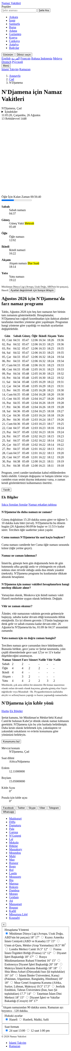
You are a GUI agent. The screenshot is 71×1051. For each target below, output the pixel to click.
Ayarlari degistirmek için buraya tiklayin (32, 290)
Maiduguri (15, 818)
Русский (17, 62)
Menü (6, 65)
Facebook (8, 807)
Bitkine (13, 846)
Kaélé (12, 911)
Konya (13, 37)
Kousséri (14, 917)
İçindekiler (11, 111)
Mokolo (14, 842)
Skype (32, 807)
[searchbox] (19, 10)
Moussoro (15, 876)
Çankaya (14, 41)
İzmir (12, 20)
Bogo (12, 866)
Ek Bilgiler (16, 711)
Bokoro (13, 887)
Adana (13, 30)
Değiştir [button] (57, 598)
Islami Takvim (10, 69)
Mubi (12, 856)
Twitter (21, 807)
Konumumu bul (11, 741)
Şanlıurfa (14, 23)
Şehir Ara (44, 10)
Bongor (13, 863)
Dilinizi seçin (24, 54)
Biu (11, 880)
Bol (11, 869)
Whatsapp (8, 811)
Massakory (15, 849)
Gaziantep (15, 34)
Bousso (13, 907)
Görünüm (8, 54)
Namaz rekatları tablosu (42, 504)
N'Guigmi (15, 835)
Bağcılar (14, 47)
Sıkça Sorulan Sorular (15, 504)
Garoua (13, 832)
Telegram (54, 807)
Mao (12, 859)
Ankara (13, 17)
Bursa (12, 27)
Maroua (13, 883)
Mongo (13, 893)
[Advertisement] (35, 158)
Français (25, 58)
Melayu (57, 58)
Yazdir (6, 489)
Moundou (15, 852)
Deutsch (6, 62)
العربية (15, 58)
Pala (11, 828)
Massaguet (15, 904)
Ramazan (24, 69)
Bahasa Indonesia (41, 58)
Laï (11, 839)
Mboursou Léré (18, 914)
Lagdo (13, 873)
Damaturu (15, 825)
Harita (5, 711)
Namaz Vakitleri (11, 3)
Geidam (14, 897)
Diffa (12, 822)
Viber (42, 807)
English (6, 58)
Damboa (14, 890)
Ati (11, 900)
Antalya (14, 44)
